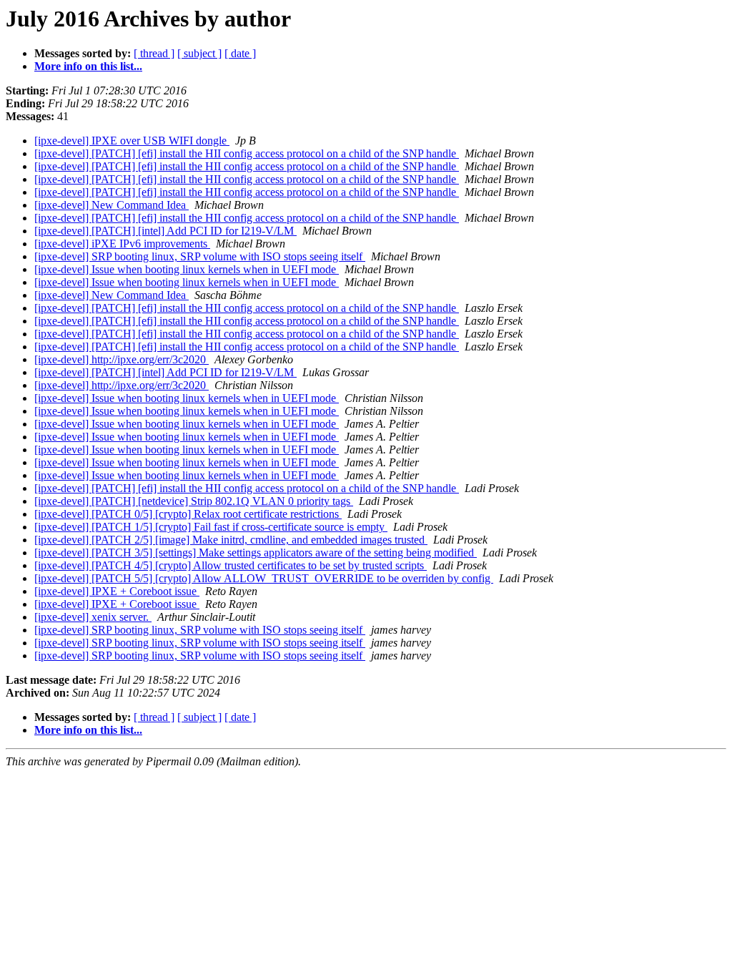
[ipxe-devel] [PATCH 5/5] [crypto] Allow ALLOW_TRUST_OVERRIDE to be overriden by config (263, 578)
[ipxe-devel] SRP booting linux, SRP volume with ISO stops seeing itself (199, 256)
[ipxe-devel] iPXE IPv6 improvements (122, 243)
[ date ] (240, 53)
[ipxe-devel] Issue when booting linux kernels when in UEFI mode (186, 269)
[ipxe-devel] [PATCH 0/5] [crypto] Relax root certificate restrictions (188, 514)
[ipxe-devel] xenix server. (93, 617)
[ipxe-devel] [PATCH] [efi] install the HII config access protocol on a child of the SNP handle (246, 153)
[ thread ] (154, 53)
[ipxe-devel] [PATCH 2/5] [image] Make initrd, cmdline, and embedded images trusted (230, 540)
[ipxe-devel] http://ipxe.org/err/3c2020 (121, 359)
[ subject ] (199, 53)
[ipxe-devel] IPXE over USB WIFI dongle (131, 140)
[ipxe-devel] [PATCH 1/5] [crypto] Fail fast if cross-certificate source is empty (210, 527)
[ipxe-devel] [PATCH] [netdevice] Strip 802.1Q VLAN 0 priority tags (193, 501)
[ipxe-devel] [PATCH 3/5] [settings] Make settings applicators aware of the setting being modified (255, 552)
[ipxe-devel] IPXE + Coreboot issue (116, 591)
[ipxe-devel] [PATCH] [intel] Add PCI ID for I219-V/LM (165, 231)
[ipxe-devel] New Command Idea (111, 205)
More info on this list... (88, 66)
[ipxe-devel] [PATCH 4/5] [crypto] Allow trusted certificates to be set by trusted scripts (230, 565)
